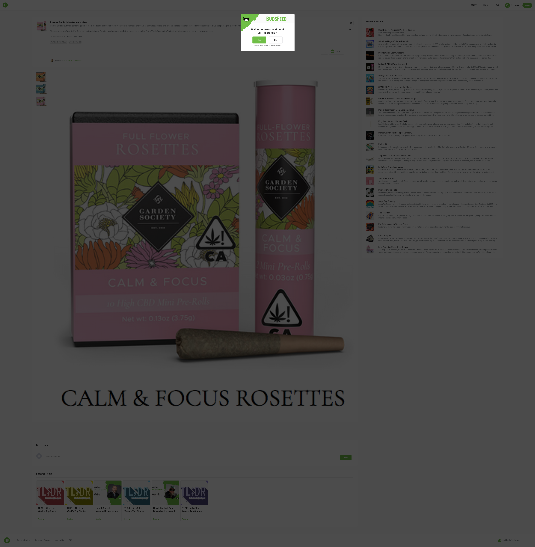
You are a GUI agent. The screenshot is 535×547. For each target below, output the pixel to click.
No (275, 40)
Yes (259, 40)
